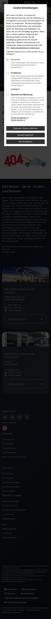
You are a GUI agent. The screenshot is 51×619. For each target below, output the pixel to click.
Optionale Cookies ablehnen (25, 128)
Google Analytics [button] (17, 120)
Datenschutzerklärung (20, 48)
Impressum (35, 48)
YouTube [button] (14, 89)
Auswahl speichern (25, 135)
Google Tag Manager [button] (19, 118)
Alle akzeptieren (25, 141)
